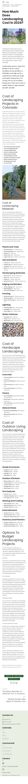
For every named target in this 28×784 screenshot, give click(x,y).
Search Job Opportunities (10, 766)
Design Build (5, 5)
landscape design (19, 579)
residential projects (13, 679)
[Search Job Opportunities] (11, 763)
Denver (3, 732)
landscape (8, 676)
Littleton (4, 735)
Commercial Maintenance (7, 754)
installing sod (11, 118)
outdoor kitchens (15, 443)
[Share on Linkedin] (16, 683)
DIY (12, 5)
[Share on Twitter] (14, 683)
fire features (21, 364)
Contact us (19, 654)
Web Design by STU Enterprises (9, 775)
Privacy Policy (6, 772)
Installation (18, 5)
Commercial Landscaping (7, 747)
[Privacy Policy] (7, 769)
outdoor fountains (9, 445)
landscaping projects (8, 60)
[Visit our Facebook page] (11, 683)
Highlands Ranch (5, 738)
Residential (14, 6)
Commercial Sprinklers (6, 750)
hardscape (11, 355)
